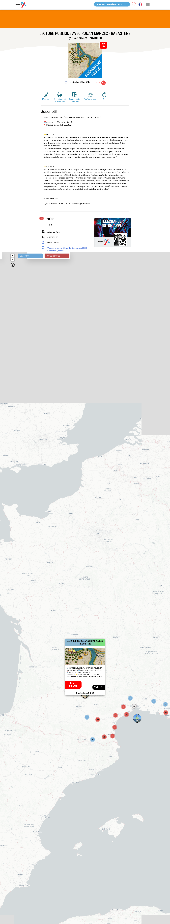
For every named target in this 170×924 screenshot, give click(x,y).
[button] (87, 717)
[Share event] (103, 83)
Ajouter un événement (109, 4)
